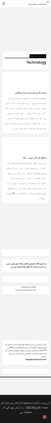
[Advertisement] (25, 29)
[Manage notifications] (44, 417)
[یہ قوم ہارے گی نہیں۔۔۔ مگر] (34, 146)
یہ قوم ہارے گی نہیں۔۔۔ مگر (35, 157)
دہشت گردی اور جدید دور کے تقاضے (31, 92)
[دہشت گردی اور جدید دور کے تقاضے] (34, 81)
